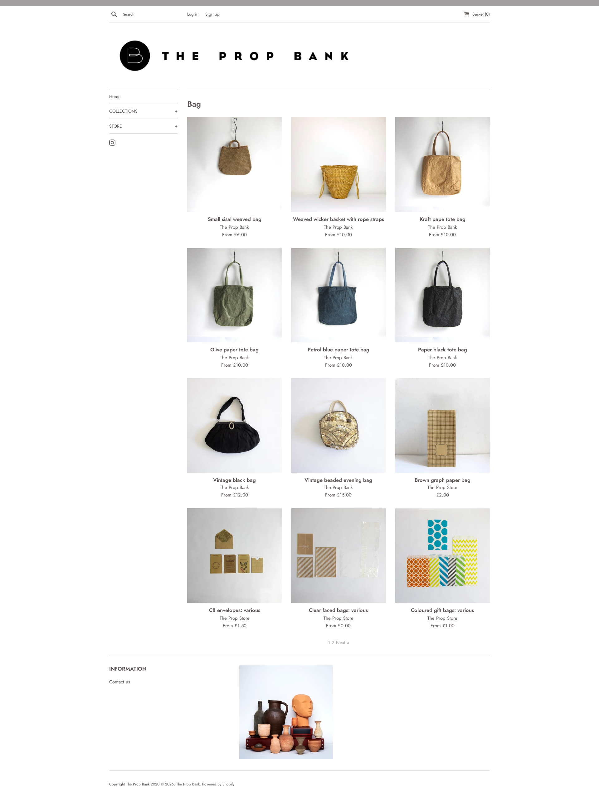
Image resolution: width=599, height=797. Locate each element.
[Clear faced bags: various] (338, 555)
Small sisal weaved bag (234, 219)
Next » (342, 642)
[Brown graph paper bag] (442, 425)
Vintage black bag (234, 480)
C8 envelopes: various (234, 610)
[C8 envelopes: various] (234, 555)
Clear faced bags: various (338, 610)
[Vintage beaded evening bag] (338, 425)
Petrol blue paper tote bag (338, 349)
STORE (143, 126)
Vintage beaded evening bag (338, 480)
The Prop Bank (188, 784)
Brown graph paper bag (442, 480)
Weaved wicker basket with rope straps (338, 219)
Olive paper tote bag (234, 349)
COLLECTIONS (143, 111)
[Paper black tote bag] (442, 295)
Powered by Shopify (218, 784)
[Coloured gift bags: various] (442, 555)
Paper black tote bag (442, 349)
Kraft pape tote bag (442, 219)
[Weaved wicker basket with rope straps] (338, 164)
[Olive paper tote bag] (234, 295)
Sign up (212, 14)
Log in (192, 14)
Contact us (119, 681)
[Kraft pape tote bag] (442, 164)
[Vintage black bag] (234, 425)
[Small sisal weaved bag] (234, 164)
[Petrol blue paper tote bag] (338, 295)
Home (114, 96)
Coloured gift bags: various (442, 610)
